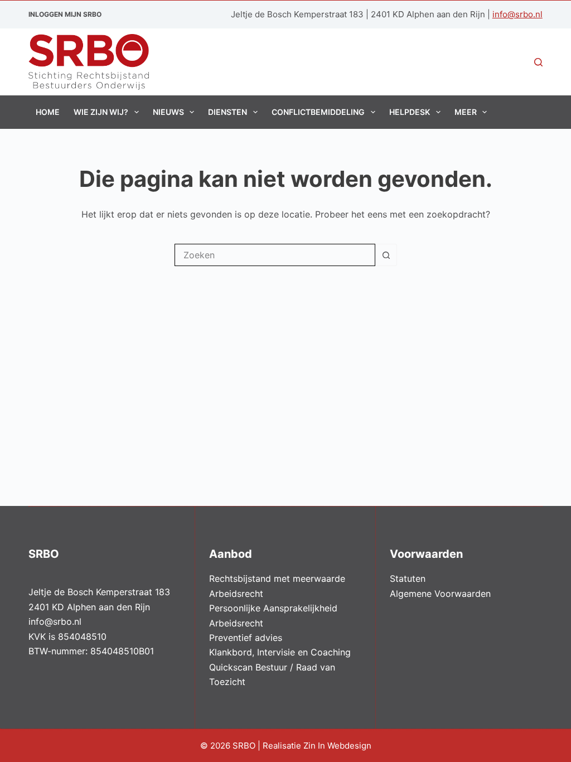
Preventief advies (245, 637)
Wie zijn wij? (101, 112)
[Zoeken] (538, 62)
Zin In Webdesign (338, 745)
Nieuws (168, 112)
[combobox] (275, 255)
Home (48, 112)
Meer (465, 112)
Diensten (227, 112)
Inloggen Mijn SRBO (64, 14)
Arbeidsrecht (236, 593)
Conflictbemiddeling (318, 112)
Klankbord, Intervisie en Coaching (280, 652)
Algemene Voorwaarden (440, 593)
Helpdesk (409, 112)
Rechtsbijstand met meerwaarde (277, 578)
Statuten (407, 578)
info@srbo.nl (517, 14)
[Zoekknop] (385, 255)
